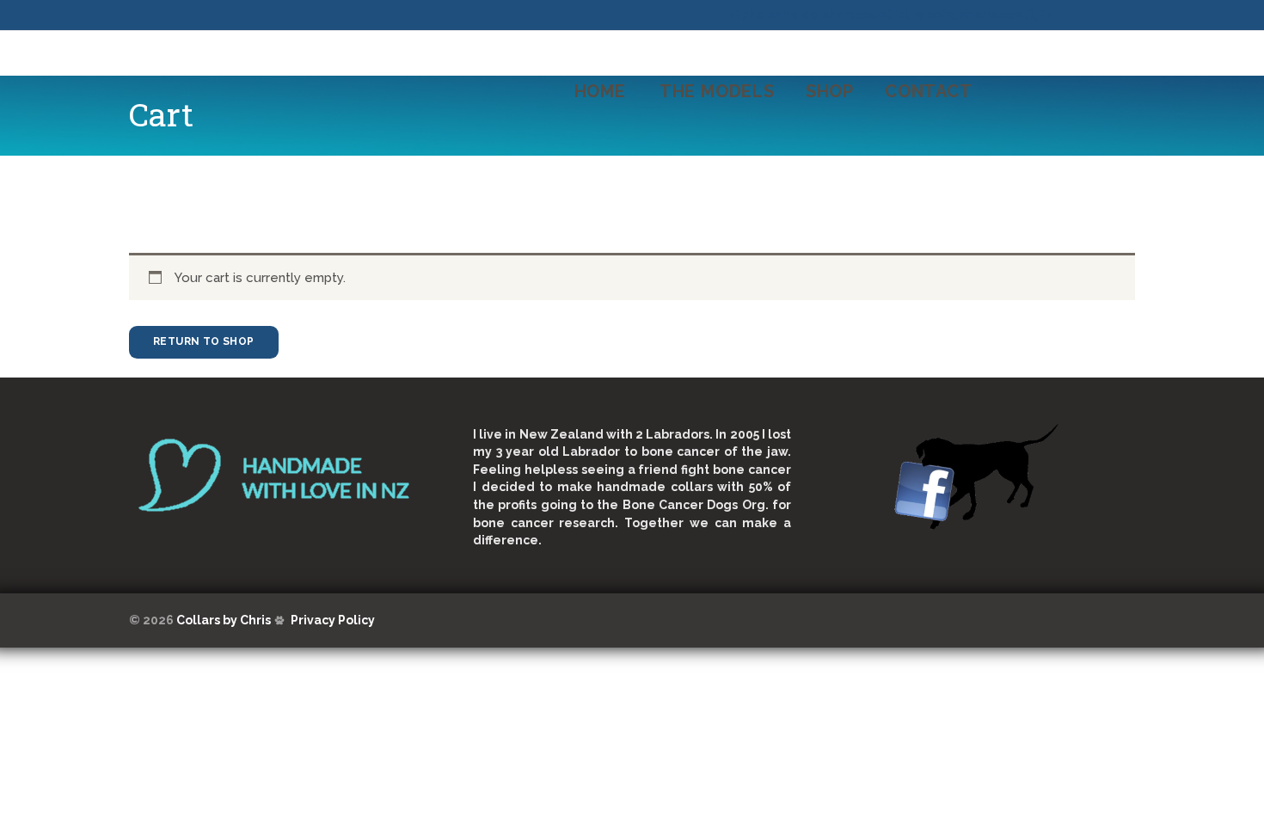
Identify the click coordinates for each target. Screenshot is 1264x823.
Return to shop (204, 341)
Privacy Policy (333, 620)
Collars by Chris (223, 620)
